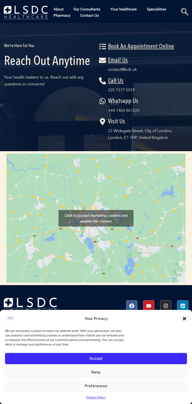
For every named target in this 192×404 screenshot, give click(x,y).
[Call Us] (102, 80)
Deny (96, 372)
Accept (96, 358)
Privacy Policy (96, 397)
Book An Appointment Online (141, 47)
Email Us (118, 61)
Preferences (96, 385)
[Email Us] (102, 60)
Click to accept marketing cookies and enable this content (96, 218)
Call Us (116, 81)
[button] (184, 318)
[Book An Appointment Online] (102, 46)
